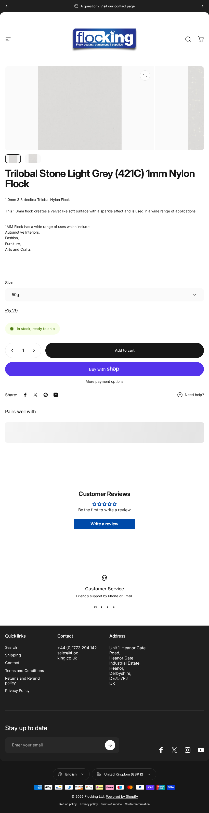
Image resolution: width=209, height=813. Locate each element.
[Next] (201, 6)
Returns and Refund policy (22, 680)
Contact (12, 662)
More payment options (104, 381)
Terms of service (111, 804)
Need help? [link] (194, 394)
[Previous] (7, 6)
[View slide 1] (95, 607)
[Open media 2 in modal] (145, 75)
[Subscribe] (110, 745)
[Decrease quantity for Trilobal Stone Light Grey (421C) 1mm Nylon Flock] (11, 350)
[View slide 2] (101, 607)
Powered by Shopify (122, 796)
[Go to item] (13, 158)
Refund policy (68, 804)
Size (9, 282)
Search (11, 647)
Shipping (13, 655)
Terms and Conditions (24, 670)
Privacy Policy (17, 690)
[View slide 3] (107, 607)
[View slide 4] (114, 607)
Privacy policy (89, 804)
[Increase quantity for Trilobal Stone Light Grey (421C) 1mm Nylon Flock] (35, 350)
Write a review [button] (104, 523)
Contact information (137, 804)
